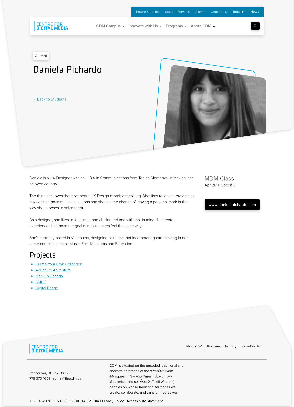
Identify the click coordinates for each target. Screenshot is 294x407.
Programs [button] (174, 26)
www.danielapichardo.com (232, 205)
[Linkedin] (35, 86)
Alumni (200, 11)
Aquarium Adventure (53, 270)
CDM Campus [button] (108, 26)
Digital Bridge (46, 288)
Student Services (177, 11)
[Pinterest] (45, 86)
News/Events (250, 346)
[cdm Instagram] (235, 379)
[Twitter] (40, 86)
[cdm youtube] (262, 379)
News (255, 11)
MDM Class (219, 178)
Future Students (148, 11)
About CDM (194, 346)
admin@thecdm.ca (67, 378)
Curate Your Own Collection (58, 264)
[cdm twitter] (253, 379)
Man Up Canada (49, 276)
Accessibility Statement (145, 401)
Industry (239, 11)
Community (219, 11)
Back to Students (51, 99)
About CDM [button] (201, 26)
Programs (213, 346)
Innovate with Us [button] (143, 26)
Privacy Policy (113, 401)
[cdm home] (48, 26)
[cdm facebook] (244, 379)
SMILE (40, 282)
